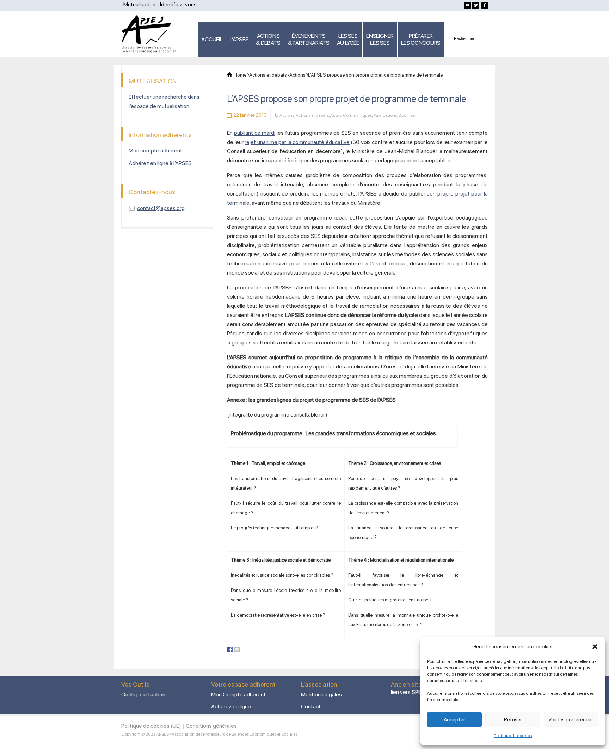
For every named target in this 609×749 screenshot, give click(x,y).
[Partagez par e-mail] (237, 649)
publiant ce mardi (254, 133)
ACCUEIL (211, 39)
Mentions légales (321, 694)
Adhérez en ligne (231, 706)
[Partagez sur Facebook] (230, 649)
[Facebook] (484, 5)
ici (321, 414)
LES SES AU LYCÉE (348, 39)
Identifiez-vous (178, 4)
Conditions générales (211, 726)
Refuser (513, 720)
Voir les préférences (571, 720)
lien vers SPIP (407, 692)
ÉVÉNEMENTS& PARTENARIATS (309, 39)
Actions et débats (312, 115)
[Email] (467, 5)
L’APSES (239, 39)
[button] (594, 646)
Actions (286, 115)
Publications (385, 115)
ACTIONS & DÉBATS (268, 39)
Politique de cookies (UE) (151, 726)
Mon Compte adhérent (238, 694)
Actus (336, 115)
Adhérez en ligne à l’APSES (160, 163)
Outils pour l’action (143, 694)
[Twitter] (475, 5)
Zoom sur (408, 115)
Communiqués (357, 115)
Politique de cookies (513, 735)
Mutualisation (139, 4)
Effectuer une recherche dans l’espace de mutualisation (164, 101)
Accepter (454, 720)
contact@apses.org (161, 208)
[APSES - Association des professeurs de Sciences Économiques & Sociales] (151, 33)
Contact (311, 706)
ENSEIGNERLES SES (379, 39)
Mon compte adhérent (155, 150)
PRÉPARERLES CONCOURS (421, 39)
